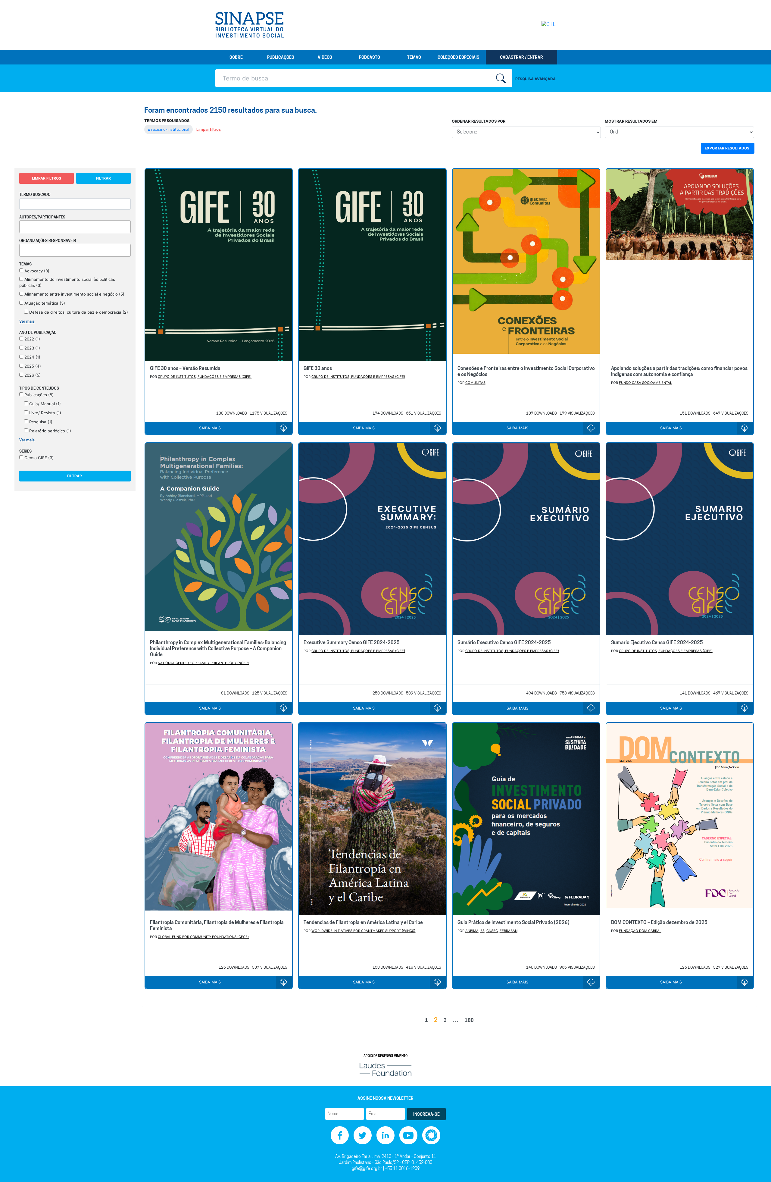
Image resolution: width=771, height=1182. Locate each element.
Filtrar (103, 178)
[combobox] (75, 226)
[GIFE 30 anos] (372, 265)
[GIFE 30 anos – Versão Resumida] (218, 265)
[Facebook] (340, 1135)
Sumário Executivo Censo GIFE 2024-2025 (504, 643)
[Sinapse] (249, 25)
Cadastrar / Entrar (521, 57)
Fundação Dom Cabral (640, 931)
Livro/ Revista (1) (44, 412)
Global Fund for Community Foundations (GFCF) (203, 937)
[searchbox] (23, 225)
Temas (414, 57)
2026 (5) (32, 375)
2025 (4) (32, 366)
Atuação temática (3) (44, 303)
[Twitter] (363, 1135)
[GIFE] (536, 24)
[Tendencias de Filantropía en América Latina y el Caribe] (372, 819)
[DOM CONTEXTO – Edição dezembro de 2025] (679, 819)
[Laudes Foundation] (385, 1069)
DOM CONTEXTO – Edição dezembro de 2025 (659, 922)
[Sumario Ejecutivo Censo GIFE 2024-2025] (679, 539)
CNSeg (492, 931)
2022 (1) (31, 339)
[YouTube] (408, 1135)
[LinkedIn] (385, 1135)
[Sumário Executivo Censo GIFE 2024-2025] (526, 539)
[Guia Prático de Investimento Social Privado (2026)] (526, 819)
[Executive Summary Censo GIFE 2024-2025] (372, 539)
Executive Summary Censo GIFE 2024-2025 (352, 643)
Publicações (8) (38, 394)
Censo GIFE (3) (38, 457)
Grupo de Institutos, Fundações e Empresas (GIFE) (204, 377)
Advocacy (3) (36, 270)
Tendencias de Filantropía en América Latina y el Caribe (363, 922)
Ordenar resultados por (478, 121)
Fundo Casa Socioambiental (645, 383)
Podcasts (369, 57)
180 (469, 1020)
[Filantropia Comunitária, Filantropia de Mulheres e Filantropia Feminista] (218, 819)
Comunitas (475, 383)
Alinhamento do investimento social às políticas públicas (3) (67, 282)
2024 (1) (31, 357)
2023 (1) (31, 348)
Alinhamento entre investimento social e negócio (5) (73, 294)
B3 (482, 931)
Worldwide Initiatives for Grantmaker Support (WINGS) (363, 931)
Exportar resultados (727, 148)
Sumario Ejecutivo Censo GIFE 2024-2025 (657, 643)
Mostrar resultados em (631, 121)
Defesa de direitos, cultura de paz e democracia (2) (78, 312)
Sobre (236, 57)
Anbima (472, 931)
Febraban (508, 931)
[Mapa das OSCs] (431, 1135)
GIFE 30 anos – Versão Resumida (185, 368)
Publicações (280, 57)
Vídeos (325, 57)
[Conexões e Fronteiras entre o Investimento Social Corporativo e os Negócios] (526, 265)
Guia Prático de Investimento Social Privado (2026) (513, 922)
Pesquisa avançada (535, 79)
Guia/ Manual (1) (44, 403)
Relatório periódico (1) (49, 430)
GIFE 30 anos (318, 368)
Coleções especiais (458, 57)
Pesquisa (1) (40, 421)
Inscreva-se (426, 1115)
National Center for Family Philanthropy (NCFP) (203, 663)
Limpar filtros (208, 129)
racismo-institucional (169, 129)
